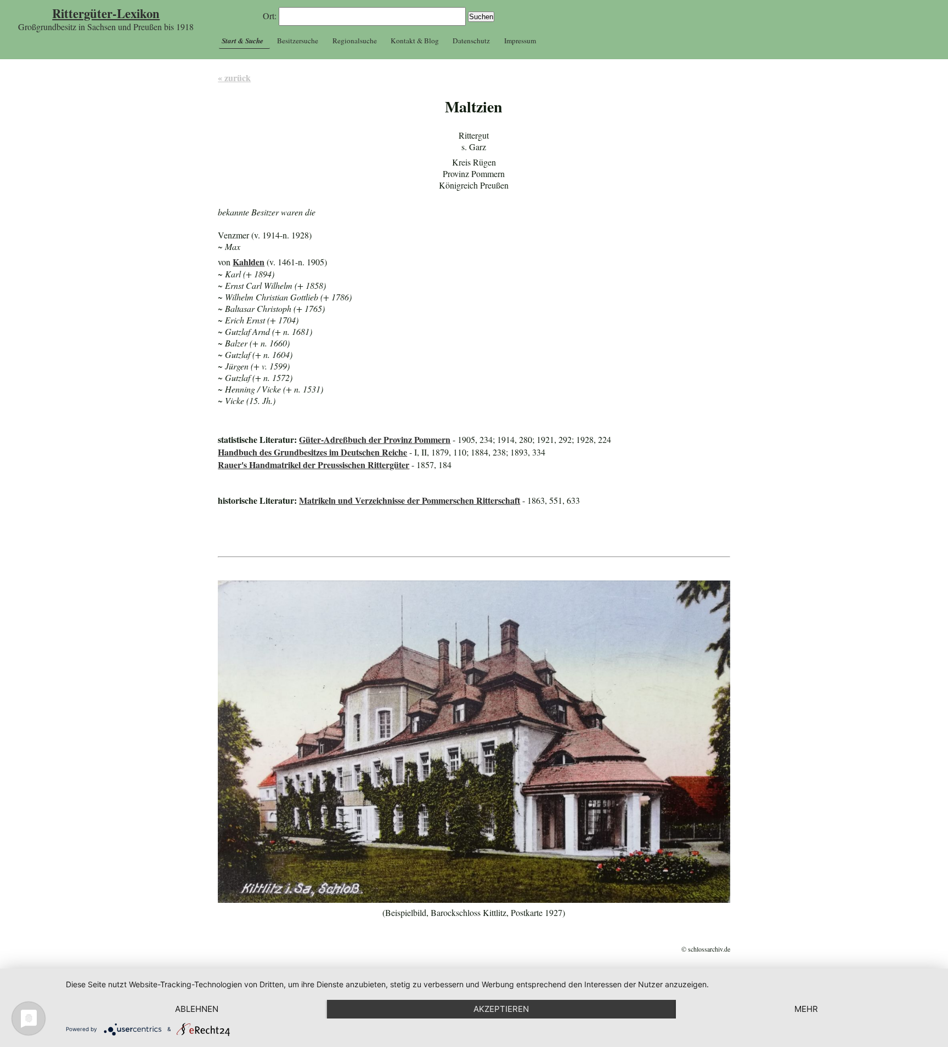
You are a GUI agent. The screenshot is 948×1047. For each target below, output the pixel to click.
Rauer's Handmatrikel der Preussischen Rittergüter (313, 464)
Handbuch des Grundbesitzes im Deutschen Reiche (312, 452)
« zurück (234, 77)
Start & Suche (242, 40)
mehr (806, 1009)
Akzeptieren (501, 1009)
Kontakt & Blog (415, 40)
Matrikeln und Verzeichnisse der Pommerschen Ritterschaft (409, 500)
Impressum (520, 40)
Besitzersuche (297, 40)
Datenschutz (471, 40)
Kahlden (248, 261)
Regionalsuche (354, 40)
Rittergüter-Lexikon (106, 13)
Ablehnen (196, 1009)
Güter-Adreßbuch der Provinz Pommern (374, 439)
